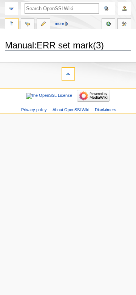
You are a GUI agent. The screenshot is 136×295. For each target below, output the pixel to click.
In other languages (108, 25)
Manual (11, 25)
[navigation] (11, 8)
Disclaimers (105, 109)
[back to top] (68, 74)
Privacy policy (34, 109)
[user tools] (124, 8)
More (59, 23)
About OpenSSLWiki (71, 109)
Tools (124, 25)
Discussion (27, 25)
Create (43, 25)
